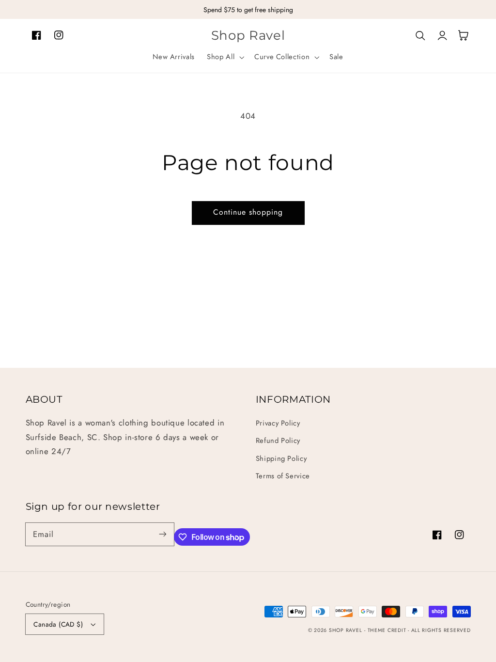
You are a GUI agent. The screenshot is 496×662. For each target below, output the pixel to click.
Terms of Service (283, 476)
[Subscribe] (163, 534)
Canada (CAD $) (58, 624)
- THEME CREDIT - (387, 630)
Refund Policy (278, 440)
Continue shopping (248, 212)
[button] (224, 57)
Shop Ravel (345, 630)
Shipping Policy (281, 458)
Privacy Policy (278, 423)
